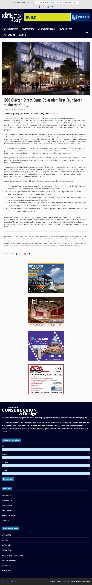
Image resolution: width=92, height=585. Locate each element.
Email (4, 446)
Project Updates (28, 29)
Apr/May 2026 (6, 545)
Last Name (5, 470)
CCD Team (22, 35)
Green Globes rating (19, 109)
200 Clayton (9, 109)
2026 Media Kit (9, 35)
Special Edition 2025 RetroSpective (12, 555)
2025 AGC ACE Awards (9, 560)
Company (4, 454)
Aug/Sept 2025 (6, 570)
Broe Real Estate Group (53, 118)
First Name (5, 462)
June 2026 (5, 540)
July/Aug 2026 (6, 535)
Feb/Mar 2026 (6, 550)
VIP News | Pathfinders (46, 29)
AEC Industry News (11, 29)
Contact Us (5, 520)
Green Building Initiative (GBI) (17, 118)
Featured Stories (7, 505)
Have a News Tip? (65, 29)
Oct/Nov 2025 (6, 565)
